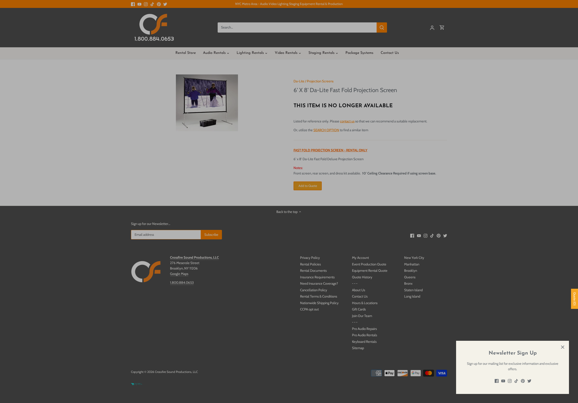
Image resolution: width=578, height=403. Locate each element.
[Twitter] (529, 381)
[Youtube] (503, 381)
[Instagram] (510, 381)
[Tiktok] (516, 381)
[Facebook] (497, 381)
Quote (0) (575, 298)
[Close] (563, 347)
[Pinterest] (523, 381)
